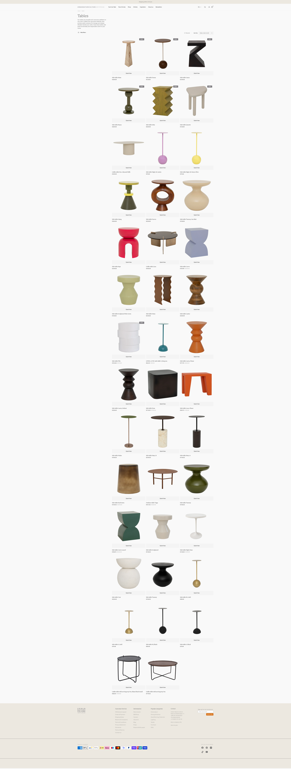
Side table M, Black (151, 644)
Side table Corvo (185, 266)
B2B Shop (136, 714)
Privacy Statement (120, 725)
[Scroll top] (289, 767)
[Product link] (128, 59)
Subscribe (210, 714)
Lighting (153, 719)
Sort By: (196, 33)
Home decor (154, 712)
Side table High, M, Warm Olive (189, 172)
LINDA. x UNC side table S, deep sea (156, 361)
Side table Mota (116, 77)
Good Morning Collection (158, 717)
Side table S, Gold (117, 644)
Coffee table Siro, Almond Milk (121, 172)
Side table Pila (116, 361)
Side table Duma (151, 77)
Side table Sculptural (152, 550)
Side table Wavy (150, 314)
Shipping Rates (119, 717)
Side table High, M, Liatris (153, 172)
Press (135, 725)
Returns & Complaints (121, 719)
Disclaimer (118, 727)
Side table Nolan (117, 455)
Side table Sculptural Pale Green (121, 314)
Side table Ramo (117, 125)
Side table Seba (150, 125)
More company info (176, 722)
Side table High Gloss (186, 550)
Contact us (118, 732)
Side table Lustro (185, 314)
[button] (205, 7)
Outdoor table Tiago (152, 503)
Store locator (137, 712)
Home (79, 11)
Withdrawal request (120, 712)
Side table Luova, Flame (187, 361)
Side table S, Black (185, 644)
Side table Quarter (185, 125)
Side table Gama (185, 77)
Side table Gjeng (116, 219)
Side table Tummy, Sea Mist (188, 219)
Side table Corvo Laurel (119, 550)
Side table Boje (116, 266)
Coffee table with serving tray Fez (155, 692)
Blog (134, 722)
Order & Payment (120, 714)
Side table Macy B (151, 455)
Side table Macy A (185, 455)
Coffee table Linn (151, 266)
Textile (152, 722)
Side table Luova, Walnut (119, 408)
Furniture (153, 725)
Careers (135, 717)
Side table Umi (116, 597)
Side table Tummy (185, 503)
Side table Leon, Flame (186, 408)
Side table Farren (151, 219)
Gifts (152, 727)
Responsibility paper (139, 727)
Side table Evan (150, 408)
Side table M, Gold (185, 597)
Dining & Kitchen (155, 714)
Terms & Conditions (120, 722)
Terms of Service (119, 730)
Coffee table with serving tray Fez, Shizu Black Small (127, 692)
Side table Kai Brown (118, 503)
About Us (136, 719)
